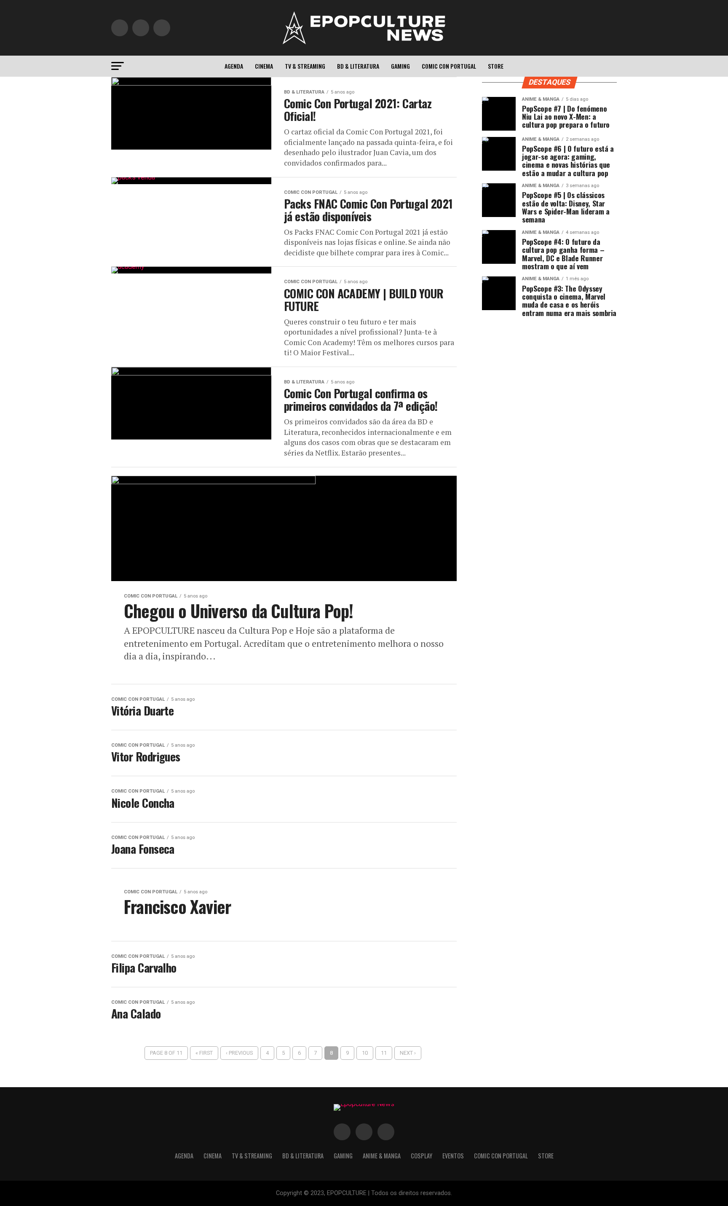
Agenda (234, 66)
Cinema (264, 66)
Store (495, 66)
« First (204, 1053)
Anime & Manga (382, 1155)
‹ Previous (239, 1053)
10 (365, 1053)
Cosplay (421, 1155)
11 (384, 1053)
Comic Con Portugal (449, 66)
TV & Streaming (305, 66)
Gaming (400, 66)
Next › (408, 1053)
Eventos (453, 1155)
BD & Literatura (358, 66)
